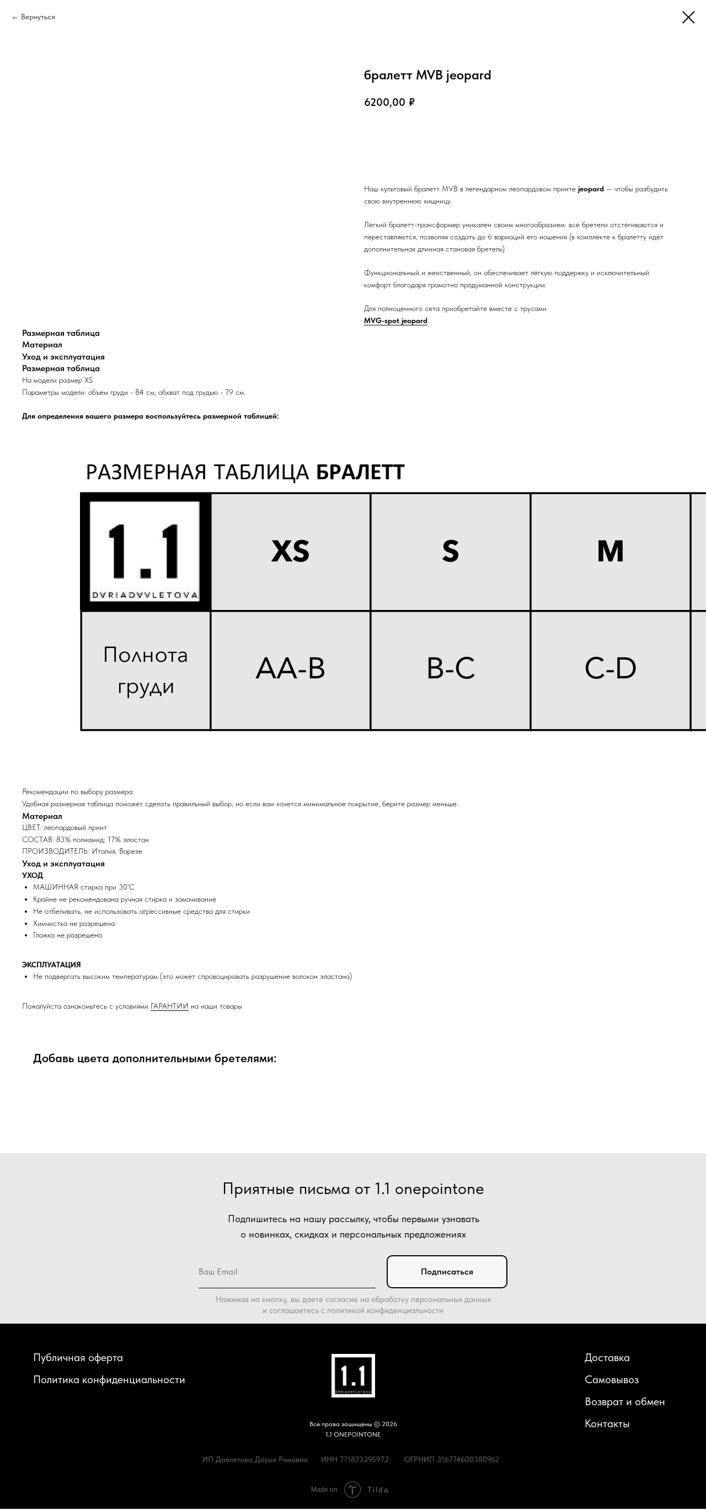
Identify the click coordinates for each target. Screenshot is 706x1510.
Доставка (607, 1357)
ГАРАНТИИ (170, 1006)
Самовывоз (612, 1379)
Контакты (607, 1423)
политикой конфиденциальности (385, 1310)
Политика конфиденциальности (109, 1379)
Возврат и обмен (625, 1401)
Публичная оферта (78, 1357)
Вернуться (38, 16)
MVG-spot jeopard (395, 320)
